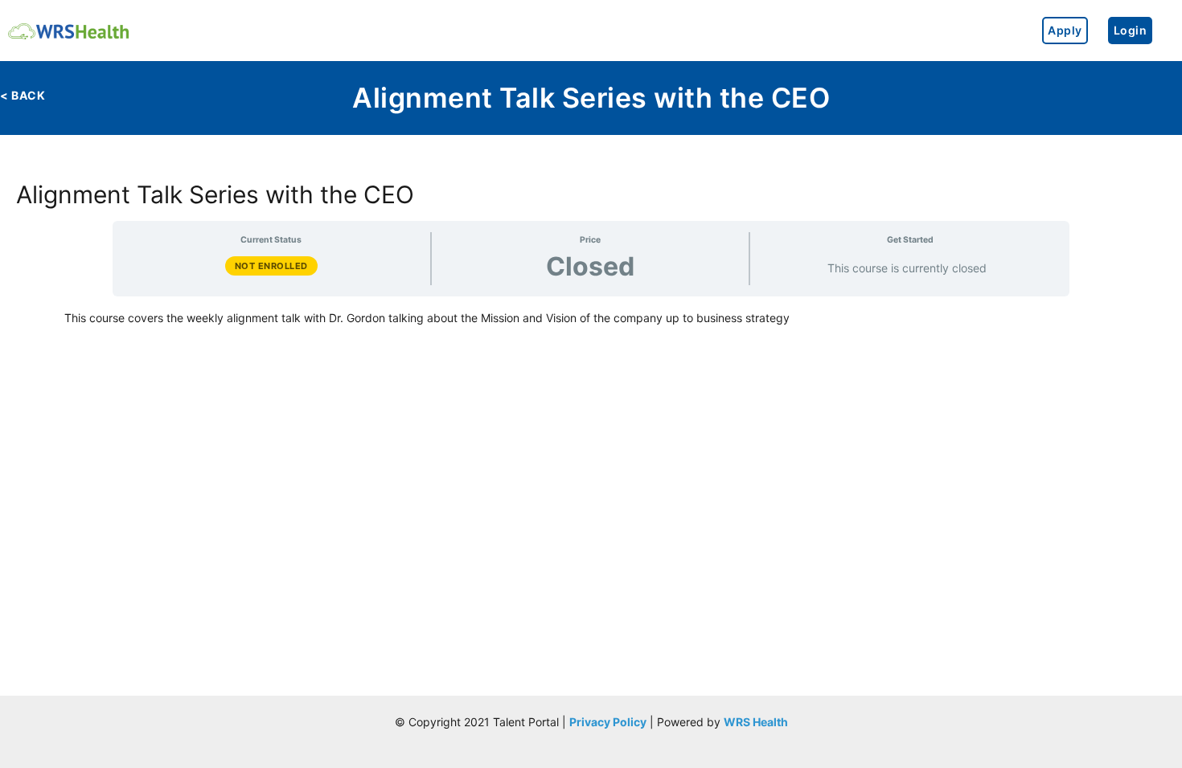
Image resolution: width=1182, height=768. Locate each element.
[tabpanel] (591, 318)
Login (1130, 30)
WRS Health (756, 722)
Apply (1065, 30)
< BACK (22, 95)
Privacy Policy (607, 722)
